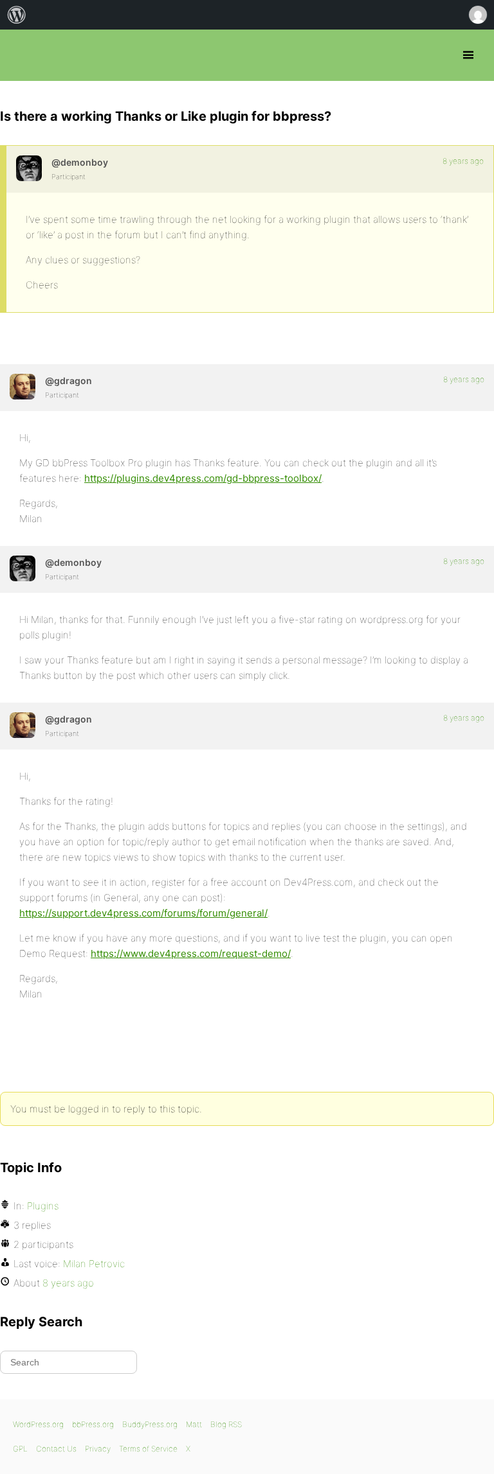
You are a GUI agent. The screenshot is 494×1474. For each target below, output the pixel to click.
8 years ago (463, 161)
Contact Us (56, 1448)
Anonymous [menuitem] (477, 15)
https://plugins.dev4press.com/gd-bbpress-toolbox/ (203, 478)
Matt (194, 1424)
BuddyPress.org (150, 1424)
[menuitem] (16, 15)
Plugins (43, 1206)
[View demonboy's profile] (29, 168)
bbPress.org (21, 55)
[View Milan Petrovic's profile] (22, 386)
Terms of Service (148, 1448)
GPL (20, 1448)
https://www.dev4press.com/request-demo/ (191, 953)
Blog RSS (226, 1424)
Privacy (98, 1448)
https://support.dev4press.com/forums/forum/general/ (143, 913)
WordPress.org (38, 1424)
